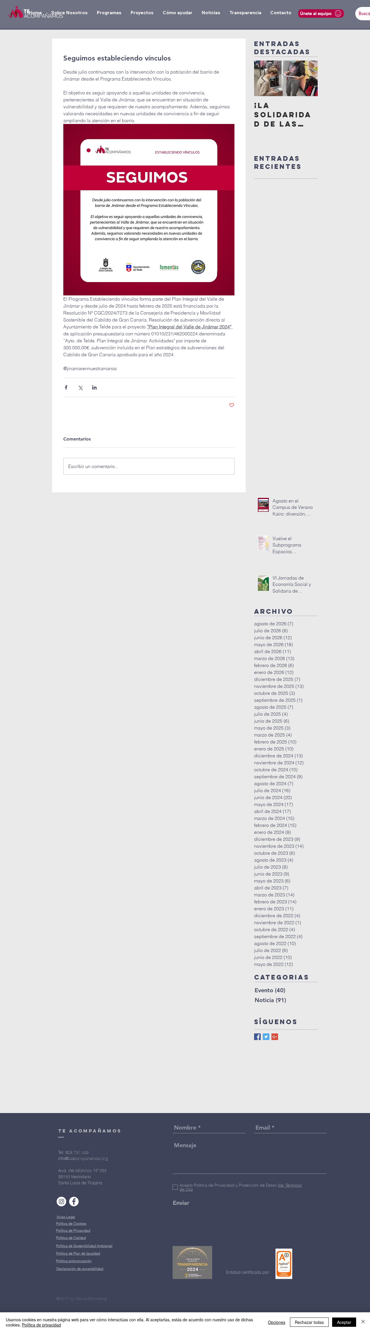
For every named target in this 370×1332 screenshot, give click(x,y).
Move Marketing (91, 1298)
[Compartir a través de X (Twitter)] (80, 387)
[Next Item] (308, 78)
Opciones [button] (276, 1322)
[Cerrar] (363, 1322)
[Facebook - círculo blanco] (74, 1201)
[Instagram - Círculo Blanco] (61, 1201)
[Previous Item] (263, 78)
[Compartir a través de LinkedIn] (94, 387)
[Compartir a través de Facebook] (66, 387)
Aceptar (344, 1322)
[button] (69, 12)
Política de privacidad (41, 1325)
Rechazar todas (309, 1322)
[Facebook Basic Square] (257, 1036)
